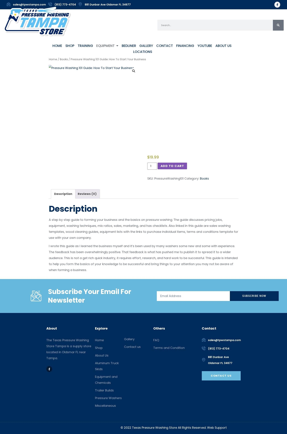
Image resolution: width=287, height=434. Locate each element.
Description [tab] (63, 194)
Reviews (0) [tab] (87, 194)
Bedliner (129, 45)
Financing (185, 45)
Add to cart (172, 166)
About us (223, 45)
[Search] (278, 25)
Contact (164, 45)
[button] (134, 71)
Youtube (204, 45)
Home (57, 45)
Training (85, 45)
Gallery (146, 45)
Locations (142, 51)
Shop (69, 45)
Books (64, 59)
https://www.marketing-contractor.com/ (90, 428)
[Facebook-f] (277, 4)
